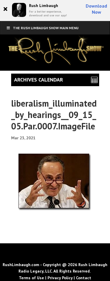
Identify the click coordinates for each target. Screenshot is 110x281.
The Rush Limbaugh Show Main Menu (46, 28)
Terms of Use (31, 277)
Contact (83, 277)
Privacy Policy (60, 277)
